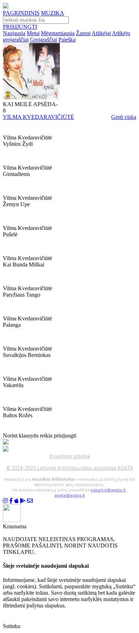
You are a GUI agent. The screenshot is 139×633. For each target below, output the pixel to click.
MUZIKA (52, 13)
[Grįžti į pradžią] (6, 7)
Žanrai (83, 33)
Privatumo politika (70, 456)
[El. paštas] (30, 501)
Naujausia (14, 33)
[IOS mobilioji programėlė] (16, 501)
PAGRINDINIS (21, 13)
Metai (33, 33)
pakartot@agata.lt (108, 489)
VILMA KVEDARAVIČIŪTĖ (38, 117)
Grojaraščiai (43, 40)
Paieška (67, 40)
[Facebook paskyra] (11, 501)
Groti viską (123, 117)
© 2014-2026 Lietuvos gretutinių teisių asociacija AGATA (69, 468)
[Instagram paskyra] (5, 501)
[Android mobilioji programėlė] (23, 501)
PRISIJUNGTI (20, 27)
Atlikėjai (101, 33)
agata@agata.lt (70, 495)
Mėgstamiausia (57, 33)
